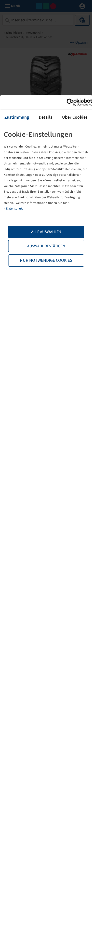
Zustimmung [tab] (16, 117)
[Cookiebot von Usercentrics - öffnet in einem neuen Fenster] (70, 102)
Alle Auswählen (46, 232)
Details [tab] (45, 117)
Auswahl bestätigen (46, 246)
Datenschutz (15, 208)
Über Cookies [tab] (75, 117)
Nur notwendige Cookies (46, 260)
